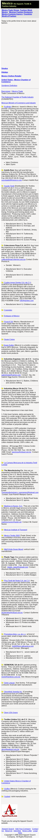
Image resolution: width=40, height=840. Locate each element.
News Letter (27, 831)
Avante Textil (9, 186)
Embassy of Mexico (11, 316)
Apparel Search (8, 829)
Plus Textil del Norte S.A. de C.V (16, 581)
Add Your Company (23, 829)
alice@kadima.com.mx (10, 749)
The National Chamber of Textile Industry (17, 97)
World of (5, 16)
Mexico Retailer (11, 76)
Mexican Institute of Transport (15, 530)
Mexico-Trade (17, 91)
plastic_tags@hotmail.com (17, 567)
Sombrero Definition (9, 86)
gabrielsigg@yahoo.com (11, 375)
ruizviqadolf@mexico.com (11, 180)
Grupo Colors (9, 339)
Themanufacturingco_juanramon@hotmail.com (19, 492)
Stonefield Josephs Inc (13, 692)
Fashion (12, 16)
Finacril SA (8, 322)
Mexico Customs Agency (12, 14)
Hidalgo (4, 72)
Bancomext (5, 91)
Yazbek (7, 796)
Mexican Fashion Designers (21, 12)
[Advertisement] (20, 46)
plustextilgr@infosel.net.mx (12, 613)
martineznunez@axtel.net (11, 522)
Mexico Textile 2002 (12, 535)
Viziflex (7, 789)
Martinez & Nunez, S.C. (13, 506)
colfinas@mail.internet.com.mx (13, 259)
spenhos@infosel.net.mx (21, 452)
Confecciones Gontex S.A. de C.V (17, 283)
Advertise (17, 831)
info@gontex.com (27, 301)
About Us (8, 831)
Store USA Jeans (11, 713)
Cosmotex (8, 310)
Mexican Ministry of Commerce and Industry (18, 103)
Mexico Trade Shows (10, 10)
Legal (35, 831)
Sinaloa (4, 68)
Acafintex (7, 107)
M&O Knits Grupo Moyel (13, 549)
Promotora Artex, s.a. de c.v (14, 634)
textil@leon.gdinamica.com (23, 646)
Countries (28, 14)
